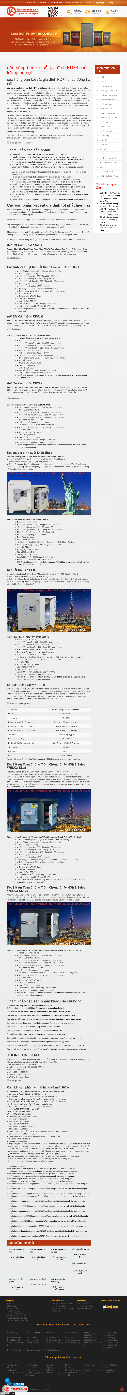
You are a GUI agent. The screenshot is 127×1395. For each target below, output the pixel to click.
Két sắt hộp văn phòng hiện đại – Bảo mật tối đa (109, 204)
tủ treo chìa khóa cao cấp (59, 1258)
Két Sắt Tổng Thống (106, 131)
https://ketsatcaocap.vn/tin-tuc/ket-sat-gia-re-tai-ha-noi (49, 177)
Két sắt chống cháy (72, 1340)
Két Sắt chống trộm (14, 1350)
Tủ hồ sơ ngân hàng (106, 172)
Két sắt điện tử (90, 1335)
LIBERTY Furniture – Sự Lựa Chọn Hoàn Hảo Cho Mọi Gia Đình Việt (109, 212)
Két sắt (102, 77)
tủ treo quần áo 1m (80, 1255)
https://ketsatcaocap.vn (23, 1114)
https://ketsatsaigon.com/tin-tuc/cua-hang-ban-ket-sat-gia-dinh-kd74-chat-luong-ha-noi (41, 1178)
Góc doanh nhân (56, 2)
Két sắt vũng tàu (90, 1332)
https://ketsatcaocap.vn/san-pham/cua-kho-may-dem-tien (60, 1038)
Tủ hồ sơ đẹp (12, 1365)
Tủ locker (68, 1367)
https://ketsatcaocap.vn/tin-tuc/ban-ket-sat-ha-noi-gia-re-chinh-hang (58, 186)
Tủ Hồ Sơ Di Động (53, 1372)
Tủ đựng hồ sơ (32, 1370)
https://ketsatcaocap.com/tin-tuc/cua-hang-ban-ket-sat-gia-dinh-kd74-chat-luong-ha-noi (41, 1181)
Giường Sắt (103, 149)
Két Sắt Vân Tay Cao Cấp (108, 118)
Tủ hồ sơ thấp (32, 1365)
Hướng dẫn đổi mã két (74, 2)
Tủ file (86, 1367)
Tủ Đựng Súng (12, 1306)
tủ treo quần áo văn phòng (59, 1287)
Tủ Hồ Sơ (103, 82)
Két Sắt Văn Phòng (106, 104)
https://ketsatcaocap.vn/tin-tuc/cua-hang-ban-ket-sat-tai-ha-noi (59, 159)
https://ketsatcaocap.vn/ (42, 1005)
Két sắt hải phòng (33, 1332)
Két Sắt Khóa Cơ (33, 1342)
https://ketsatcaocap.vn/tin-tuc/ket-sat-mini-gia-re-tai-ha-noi (55, 184)
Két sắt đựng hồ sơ (110, 1342)
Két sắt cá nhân (33, 1340)
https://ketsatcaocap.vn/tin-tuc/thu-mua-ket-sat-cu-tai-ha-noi (56, 179)
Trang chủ (31, 2)
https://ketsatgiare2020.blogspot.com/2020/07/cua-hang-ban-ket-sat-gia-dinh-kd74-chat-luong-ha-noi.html (48, 1193)
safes (101, 167)
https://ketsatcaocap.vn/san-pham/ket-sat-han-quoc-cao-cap (61, 1045)
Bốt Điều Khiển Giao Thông (109, 176)
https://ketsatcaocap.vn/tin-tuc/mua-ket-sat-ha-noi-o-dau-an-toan (52, 162)
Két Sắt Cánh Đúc (106, 122)
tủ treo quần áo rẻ (38, 1284)
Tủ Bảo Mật (103, 140)
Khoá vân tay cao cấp (35, 1350)
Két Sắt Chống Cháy (106, 109)
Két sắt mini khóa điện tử (108, 158)
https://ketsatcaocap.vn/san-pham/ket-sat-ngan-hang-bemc (56, 1019)
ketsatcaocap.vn (53, 137)
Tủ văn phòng (108, 1370)
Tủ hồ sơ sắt (89, 1365)
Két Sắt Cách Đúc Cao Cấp (17, 1318)
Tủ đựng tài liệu (13, 1370)
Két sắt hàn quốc (52, 1337)
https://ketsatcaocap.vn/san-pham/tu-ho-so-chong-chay (53, 1023)
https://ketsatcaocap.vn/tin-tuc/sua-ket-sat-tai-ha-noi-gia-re (52, 189)
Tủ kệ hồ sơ (108, 1372)
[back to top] (122, 1389)
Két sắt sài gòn (13, 1332)
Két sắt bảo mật (13, 1340)
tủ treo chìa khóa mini (17, 1258)
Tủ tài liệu (69, 1365)
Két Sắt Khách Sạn (106, 86)
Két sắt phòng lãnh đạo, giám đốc (110, 1346)
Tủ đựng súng (104, 136)
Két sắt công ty (109, 1337)
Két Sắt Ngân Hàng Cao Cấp (17, 1320)
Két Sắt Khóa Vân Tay (54, 1342)
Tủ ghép (49, 1367)
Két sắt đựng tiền (14, 1337)
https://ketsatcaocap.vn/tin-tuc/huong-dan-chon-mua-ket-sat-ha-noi (61, 199)
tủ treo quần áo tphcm (18, 1287)
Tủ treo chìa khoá (110, 1365)
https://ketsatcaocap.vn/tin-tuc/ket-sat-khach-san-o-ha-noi (54, 157)
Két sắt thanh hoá (110, 1332)
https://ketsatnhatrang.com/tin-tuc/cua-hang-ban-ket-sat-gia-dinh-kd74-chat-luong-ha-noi (42, 1171)
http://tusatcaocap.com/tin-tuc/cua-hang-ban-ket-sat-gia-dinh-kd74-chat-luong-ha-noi (40, 1176)
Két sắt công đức (110, 1340)
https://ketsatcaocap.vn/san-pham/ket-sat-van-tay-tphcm (47, 1041)
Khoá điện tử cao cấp (54, 1350)
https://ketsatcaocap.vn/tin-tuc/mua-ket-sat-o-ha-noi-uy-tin (49, 164)
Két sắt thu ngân (90, 1340)
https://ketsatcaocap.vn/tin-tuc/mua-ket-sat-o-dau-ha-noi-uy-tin (56, 181)
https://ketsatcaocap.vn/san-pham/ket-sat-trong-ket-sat (64, 1049)
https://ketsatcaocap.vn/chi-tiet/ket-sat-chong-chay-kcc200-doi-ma (54, 759)
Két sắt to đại (89, 1337)
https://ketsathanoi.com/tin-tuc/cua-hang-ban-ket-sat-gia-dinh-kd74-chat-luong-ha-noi (40, 1173)
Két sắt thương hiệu (53, 1340)
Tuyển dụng (100, 2)
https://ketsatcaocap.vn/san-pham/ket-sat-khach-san (52, 1015)
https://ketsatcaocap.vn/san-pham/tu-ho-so (47, 1034)
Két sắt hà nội (108, 1335)
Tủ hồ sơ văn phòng (73, 1370)
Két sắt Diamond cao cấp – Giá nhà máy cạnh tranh (109, 227)
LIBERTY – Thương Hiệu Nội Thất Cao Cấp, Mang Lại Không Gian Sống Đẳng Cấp (110, 196)
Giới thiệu (43, 2)
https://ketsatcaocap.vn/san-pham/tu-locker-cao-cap (41, 1030)
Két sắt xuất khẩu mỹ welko (109, 95)
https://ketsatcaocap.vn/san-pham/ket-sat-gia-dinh (50, 1011)
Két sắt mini (103, 145)
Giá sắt (10, 1367)
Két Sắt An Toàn (105, 127)
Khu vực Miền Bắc (84, 1304)
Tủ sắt (105, 1367)
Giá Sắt (87, 1372)
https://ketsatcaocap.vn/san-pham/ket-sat (47, 1008)
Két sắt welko (32, 1337)
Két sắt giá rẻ (70, 1337)
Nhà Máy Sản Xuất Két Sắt (108, 163)
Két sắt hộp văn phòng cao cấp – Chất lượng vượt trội (109, 220)
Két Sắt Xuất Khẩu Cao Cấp (109, 100)
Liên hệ (110, 2)
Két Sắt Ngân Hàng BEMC (108, 91)
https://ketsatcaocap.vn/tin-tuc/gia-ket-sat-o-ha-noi (47, 154)
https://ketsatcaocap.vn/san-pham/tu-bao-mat (42, 1026)
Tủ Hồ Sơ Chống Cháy (107, 113)
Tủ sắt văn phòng (52, 1365)
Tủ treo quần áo (33, 1367)
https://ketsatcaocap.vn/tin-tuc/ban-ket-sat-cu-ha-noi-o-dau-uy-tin (54, 191)
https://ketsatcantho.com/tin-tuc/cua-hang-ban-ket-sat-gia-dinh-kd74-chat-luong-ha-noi (41, 1168)
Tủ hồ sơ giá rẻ (52, 1370)
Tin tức (88, 2)
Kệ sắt (102, 154)
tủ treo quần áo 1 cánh (80, 1271)
